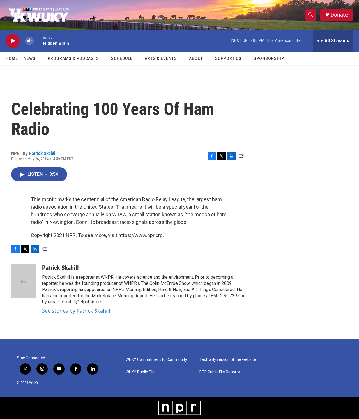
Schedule (122, 58)
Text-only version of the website (227, 359)
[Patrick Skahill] (23, 281)
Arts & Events (161, 58)
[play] (12, 41)
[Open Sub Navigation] (40, 58)
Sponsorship (269, 58)
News (30, 58)
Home (12, 58)
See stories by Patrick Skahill (76, 310)
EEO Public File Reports (219, 372)
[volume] (29, 41)
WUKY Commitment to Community (156, 359)
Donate (339, 15)
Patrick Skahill (42, 153)
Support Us (228, 58)
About (196, 58)
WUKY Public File (140, 372)
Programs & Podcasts (73, 58)
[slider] (38, 41)
